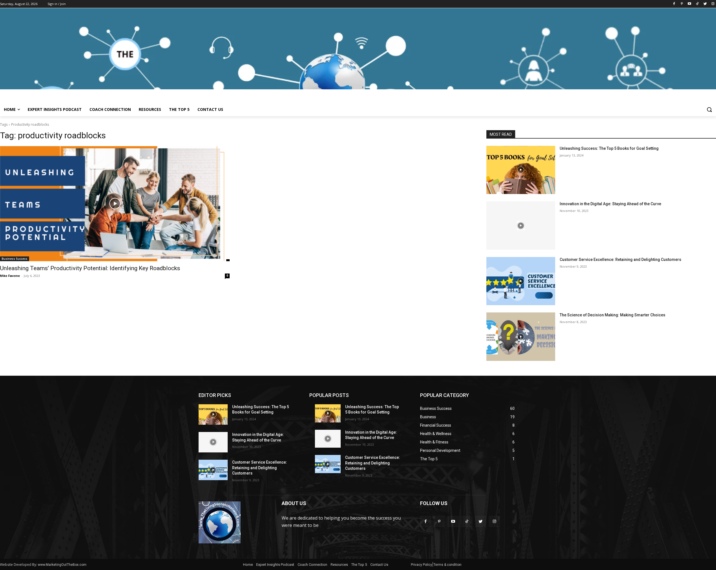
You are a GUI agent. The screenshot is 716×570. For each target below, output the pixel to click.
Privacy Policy (421, 565)
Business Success (14, 259)
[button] (709, 109)
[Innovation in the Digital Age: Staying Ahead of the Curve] (520, 225)
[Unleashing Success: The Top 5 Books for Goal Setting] (520, 170)
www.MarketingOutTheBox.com (62, 565)
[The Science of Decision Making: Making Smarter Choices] (520, 336)
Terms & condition (447, 565)
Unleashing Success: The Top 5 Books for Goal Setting (609, 148)
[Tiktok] (697, 4)
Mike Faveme (10, 276)
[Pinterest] (682, 4)
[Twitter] (705, 4)
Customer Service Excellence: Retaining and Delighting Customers (620, 259)
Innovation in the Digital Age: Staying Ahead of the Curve (610, 204)
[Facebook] (674, 4)
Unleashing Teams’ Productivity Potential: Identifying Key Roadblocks (90, 268)
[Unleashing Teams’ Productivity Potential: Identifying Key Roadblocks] (115, 203)
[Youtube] (689, 4)
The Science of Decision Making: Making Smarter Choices (612, 315)
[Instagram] (713, 4)
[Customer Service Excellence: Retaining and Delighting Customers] (520, 281)
